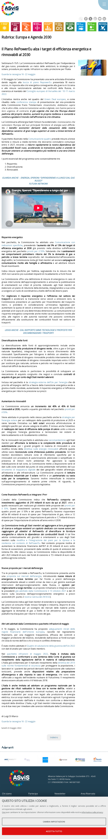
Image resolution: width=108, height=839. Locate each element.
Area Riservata (88, 793)
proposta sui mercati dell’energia (24, 576)
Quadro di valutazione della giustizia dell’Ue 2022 (51, 645)
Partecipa (33, 793)
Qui (3, 812)
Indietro (54, 737)
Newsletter (60, 793)
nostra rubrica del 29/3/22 (37, 596)
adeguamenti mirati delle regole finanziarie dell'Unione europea (38, 630)
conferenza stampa (26, 102)
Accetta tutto (54, 831)
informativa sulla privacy (92, 812)
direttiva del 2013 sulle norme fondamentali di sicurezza (38, 664)
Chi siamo (7, 793)
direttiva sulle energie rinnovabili (41, 448)
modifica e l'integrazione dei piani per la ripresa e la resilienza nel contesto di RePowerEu (38, 542)
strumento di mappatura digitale (18, 469)
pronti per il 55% (36, 251)
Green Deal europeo (55, 99)
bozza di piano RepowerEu (37, 82)
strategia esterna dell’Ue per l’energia (48, 382)
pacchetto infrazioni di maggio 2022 (27, 653)
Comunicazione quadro (39, 138)
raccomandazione (57, 440)
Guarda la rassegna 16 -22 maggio (18, 74)
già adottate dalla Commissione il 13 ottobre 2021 (40, 590)
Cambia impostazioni (54, 821)
